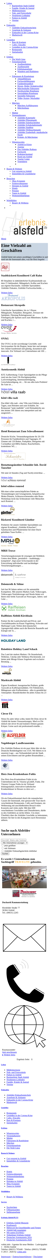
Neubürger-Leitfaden (21, 15)
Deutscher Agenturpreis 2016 (19, 1237)
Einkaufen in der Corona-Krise (25, 32)
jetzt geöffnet (10, 845)
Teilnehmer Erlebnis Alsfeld (18, 1235)
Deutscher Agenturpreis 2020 (19, 1240)
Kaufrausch (11, 1225)
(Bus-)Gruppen (18, 181)
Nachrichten (12, 1207)
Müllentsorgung (19, 10)
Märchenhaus (23, 108)
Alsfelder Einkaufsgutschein (24, 28)
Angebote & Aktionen (21, 30)
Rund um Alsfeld (24, 156)
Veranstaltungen (19, 115)
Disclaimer (38, 1256)
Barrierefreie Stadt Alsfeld (23, 6)
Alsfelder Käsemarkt (26, 118)
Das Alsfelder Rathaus (27, 149)
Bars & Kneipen (19, 42)
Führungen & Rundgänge (23, 76)
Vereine (15, 20)
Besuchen (11, 178)
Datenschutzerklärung (22, 1256)
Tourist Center (23, 159)
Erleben (10, 57)
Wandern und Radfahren (28, 71)
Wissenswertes (18, 142)
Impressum (5, 1256)
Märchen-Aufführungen (27, 105)
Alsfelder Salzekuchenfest (28, 122)
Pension (15, 191)
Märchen (16, 103)
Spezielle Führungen (26, 96)
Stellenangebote (13, 1212)
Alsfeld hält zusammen (16, 1230)
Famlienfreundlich (25, 83)
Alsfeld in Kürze (24, 144)
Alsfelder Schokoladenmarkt (29, 125)
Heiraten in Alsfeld (20, 186)
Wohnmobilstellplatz (21, 195)
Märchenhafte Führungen (28, 88)
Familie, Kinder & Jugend (23, 8)
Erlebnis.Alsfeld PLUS (9, 1218)
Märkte (15, 113)
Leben (9, 3)
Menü (3, 239)
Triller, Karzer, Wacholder (28, 98)
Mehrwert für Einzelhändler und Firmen (24, 1228)
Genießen (11, 40)
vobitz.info (21, 1252)
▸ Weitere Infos (8, 1055)
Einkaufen (11, 25)
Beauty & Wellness (20, 203)
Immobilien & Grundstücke (24, 174)
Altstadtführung (24, 79)
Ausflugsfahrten (24, 64)
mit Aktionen (10, 848)
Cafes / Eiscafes (19, 45)
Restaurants (17, 49)
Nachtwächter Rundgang (28, 91)
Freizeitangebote (19, 62)
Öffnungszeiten (13, 1210)
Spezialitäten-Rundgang (27, 93)
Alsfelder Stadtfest (25, 127)
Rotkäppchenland (25, 154)
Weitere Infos (7, 293)
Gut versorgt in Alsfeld (22, 171)
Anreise (20, 147)
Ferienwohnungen (20, 183)
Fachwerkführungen (26, 81)
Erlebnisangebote (24, 69)
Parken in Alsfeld (19, 18)
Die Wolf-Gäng (18, 59)
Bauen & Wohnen (14, 169)
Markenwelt (17, 35)
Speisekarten (17, 52)
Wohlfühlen (12, 200)
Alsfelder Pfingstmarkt (27, 120)
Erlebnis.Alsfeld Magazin (17, 1223)
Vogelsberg (22, 161)
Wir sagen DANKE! (15, 1232)
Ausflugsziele (23, 66)
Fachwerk (21, 152)
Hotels (15, 188)
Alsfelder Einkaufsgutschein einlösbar (20, 851)
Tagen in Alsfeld (19, 193)
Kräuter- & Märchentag (27, 137)
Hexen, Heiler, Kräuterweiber (30, 86)
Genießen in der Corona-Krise (25, 47)
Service (4, 1202)
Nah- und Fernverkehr (21, 13)
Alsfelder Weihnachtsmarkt (29, 130)
